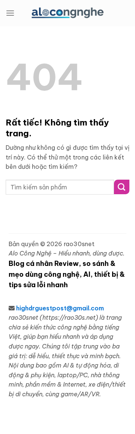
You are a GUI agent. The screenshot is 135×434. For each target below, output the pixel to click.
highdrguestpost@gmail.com (60, 308)
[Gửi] (121, 187)
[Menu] (10, 13)
